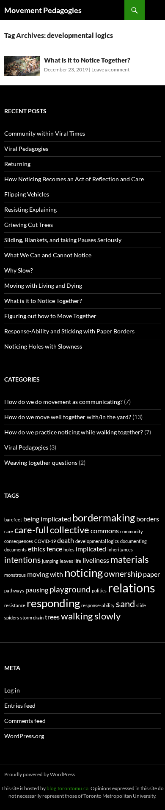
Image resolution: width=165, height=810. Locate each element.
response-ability (98, 605)
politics (99, 590)
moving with (45, 574)
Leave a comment (110, 69)
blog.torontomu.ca (67, 788)
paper (151, 574)
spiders (11, 617)
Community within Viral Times (44, 133)
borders (147, 519)
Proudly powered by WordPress (39, 774)
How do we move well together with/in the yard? (67, 416)
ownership (123, 573)
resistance (14, 605)
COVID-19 (45, 541)
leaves (66, 561)
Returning (17, 163)
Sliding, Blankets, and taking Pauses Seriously (62, 239)
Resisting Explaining (30, 209)
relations (131, 587)
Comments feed (25, 720)
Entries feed (20, 705)
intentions (22, 560)
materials (129, 559)
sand (125, 603)
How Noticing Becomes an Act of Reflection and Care (74, 179)
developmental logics (97, 541)
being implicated (47, 519)
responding (53, 603)
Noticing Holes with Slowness (43, 346)
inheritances (120, 549)
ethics (36, 549)
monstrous (15, 575)
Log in (12, 690)
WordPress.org (24, 735)
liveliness (95, 560)
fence (54, 549)
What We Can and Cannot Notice (47, 255)
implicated (91, 549)
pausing (36, 590)
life (77, 561)
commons (105, 530)
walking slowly (91, 616)
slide (141, 605)
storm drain (32, 617)
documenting (133, 541)
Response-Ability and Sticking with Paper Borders (69, 331)
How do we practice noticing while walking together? (73, 432)
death (65, 540)
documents (15, 549)
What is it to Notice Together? (87, 60)
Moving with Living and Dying (43, 285)
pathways (14, 590)
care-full (31, 529)
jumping (50, 561)
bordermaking (103, 517)
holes (68, 549)
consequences (18, 541)
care (8, 531)
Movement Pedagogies (43, 10)
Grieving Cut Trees (28, 224)
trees (52, 617)
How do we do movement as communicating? (63, 401)
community (131, 531)
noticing (83, 572)
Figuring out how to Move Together (50, 315)
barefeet (13, 519)
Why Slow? (18, 270)
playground (70, 589)
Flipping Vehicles (26, 194)
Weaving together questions (40, 462)
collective (69, 529)
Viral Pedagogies (26, 148)
